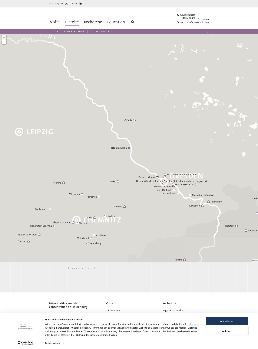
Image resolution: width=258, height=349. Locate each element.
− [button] (4, 42)
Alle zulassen (227, 321)
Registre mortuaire (173, 310)
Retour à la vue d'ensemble (82, 268)
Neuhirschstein (99, 31)
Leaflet (254, 260)
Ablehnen (227, 331)
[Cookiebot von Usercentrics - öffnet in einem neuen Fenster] (25, 343)
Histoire (55, 31)
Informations (113, 310)
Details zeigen (52, 343)
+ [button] (4, 37)
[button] (206, 31)
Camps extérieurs (75, 31)
